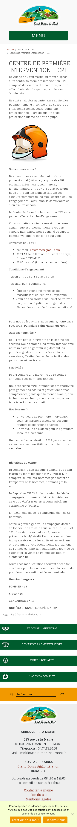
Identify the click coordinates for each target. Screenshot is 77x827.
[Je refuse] (72, 814)
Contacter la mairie (38, 790)
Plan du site (38, 794)
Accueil (10, 49)
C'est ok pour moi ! (25, 820)
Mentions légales (38, 799)
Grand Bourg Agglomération (38, 766)
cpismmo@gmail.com (45, 250)
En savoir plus (55, 820)
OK (62, 694)
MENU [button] (38, 36)
